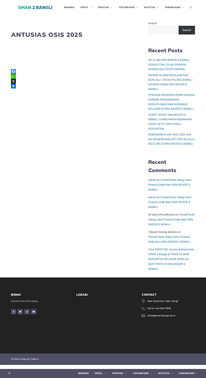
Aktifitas (149, 7)
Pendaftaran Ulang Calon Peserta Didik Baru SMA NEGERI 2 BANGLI (170, 184)
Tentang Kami (126, 7)
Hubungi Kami (172, 7)
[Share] (73, 86)
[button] (191, 7)
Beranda (69, 7)
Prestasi (103, 7)
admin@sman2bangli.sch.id (161, 315)
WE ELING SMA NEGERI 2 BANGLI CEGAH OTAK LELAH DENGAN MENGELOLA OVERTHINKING (169, 64)
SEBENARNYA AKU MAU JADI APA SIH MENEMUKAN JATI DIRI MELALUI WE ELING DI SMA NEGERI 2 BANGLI (171, 139)
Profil (84, 7)
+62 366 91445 (163, 308)
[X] (73, 81)
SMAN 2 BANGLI (35, 7)
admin (152, 180)
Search (152, 23)
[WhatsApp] (73, 76)
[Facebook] (73, 71)
